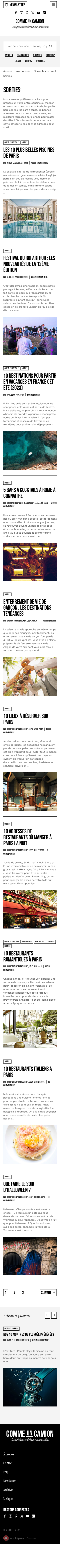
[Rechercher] (51, 46)
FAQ (5, 1472)
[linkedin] (44, 12)
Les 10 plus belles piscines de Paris (28, 153)
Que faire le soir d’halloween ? (18, 1187)
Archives (8, 1490)
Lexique (7, 1498)
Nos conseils (23, 71)
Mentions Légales (13, 1538)
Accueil (7, 71)
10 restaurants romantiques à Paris (22, 956)
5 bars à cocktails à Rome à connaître (29, 493)
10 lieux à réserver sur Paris (25, 719)
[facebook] (15, 12)
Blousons (50, 55)
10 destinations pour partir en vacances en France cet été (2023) (29, 382)
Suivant (46, 1292)
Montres (40, 61)
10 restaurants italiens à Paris (27, 1072)
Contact (7, 1463)
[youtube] (38, 12)
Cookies (31, 1538)
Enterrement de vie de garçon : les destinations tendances (27, 608)
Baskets (9, 55)
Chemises (37, 55)
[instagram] (21, 12)
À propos (8, 1454)
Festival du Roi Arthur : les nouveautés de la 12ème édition (29, 264)
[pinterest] (27, 12)
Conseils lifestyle (44, 71)
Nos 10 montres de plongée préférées (28, 1334)
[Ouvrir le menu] (53, 4)
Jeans (18, 61)
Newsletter (17, 4)
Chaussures (23, 55)
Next (54, 1315)
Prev (47, 1315)
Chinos (28, 61)
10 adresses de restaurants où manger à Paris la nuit (27, 837)
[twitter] (32, 12)
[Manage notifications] (6, 1538)
